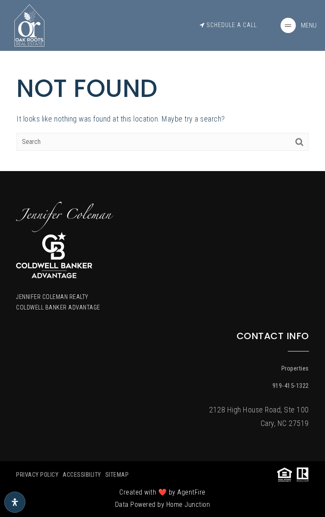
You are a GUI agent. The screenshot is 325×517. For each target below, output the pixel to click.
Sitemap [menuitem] (117, 474)
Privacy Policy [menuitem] (37, 474)
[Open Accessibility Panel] (14, 502)
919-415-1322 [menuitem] (291, 386)
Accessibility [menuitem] (82, 474)
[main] (162, 85)
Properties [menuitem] (295, 368)
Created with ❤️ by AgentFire (162, 492)
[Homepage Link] (29, 24)
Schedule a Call (231, 25)
